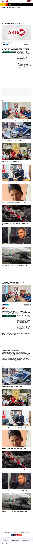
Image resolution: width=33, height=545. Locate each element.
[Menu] (28, 1)
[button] (27, 44)
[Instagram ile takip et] (19, 535)
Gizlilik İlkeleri (15, 532)
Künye (9, 532)
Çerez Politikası (27, 532)
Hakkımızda (5, 532)
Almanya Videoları (14, 538)
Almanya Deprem (5, 540)
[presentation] (5, 4)
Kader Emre (7, 308)
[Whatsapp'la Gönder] (8, 44)
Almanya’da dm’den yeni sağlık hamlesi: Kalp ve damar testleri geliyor (18, 4)
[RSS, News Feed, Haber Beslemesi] (21, 535)
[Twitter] (4, 44)
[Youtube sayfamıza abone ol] (16, 535)
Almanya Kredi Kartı (25, 538)
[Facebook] (2, 44)
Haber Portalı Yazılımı (6, 543)
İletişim (12, 532)
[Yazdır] (25, 44)
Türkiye (8, 7)
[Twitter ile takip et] (14, 535)
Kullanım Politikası (21, 532)
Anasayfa (4, 7)
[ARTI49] (5, 1)
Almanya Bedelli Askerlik (15, 540)
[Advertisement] (16, 15)
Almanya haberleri (5, 538)
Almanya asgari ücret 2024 (26, 540)
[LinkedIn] (7, 44)
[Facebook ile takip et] (12, 535)
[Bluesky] (5, 44)
